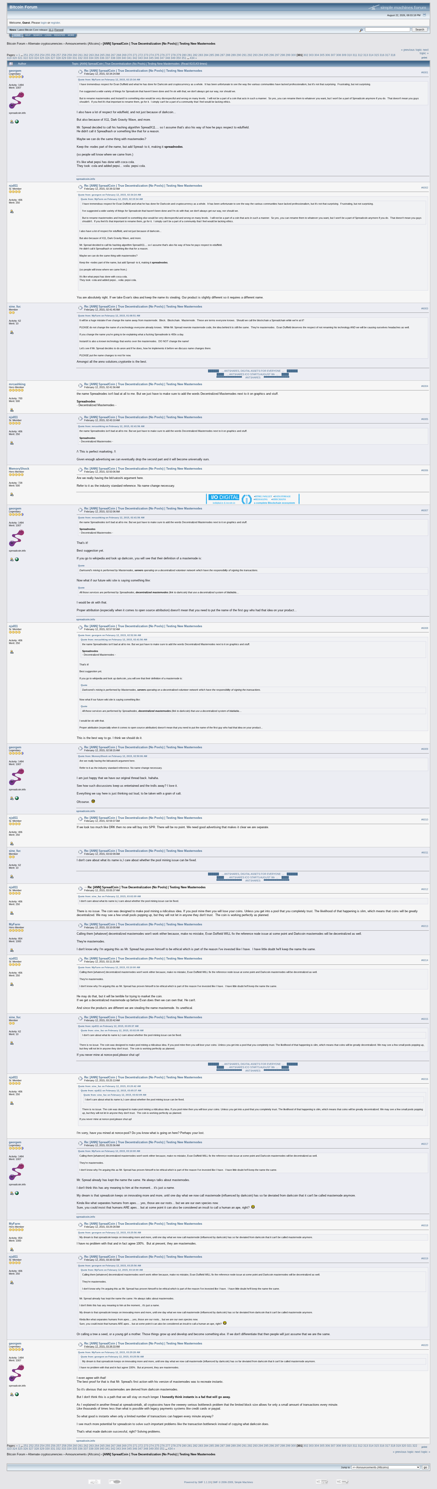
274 (151, 54)
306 (327, 54)
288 (228, 54)
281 (189, 54)
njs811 (13, 185)
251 (25, 54)
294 (260, 54)
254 (42, 54)
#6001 (424, 72)
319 (9, 57)
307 (333, 54)
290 (238, 54)
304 (316, 54)
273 (146, 54)
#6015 (424, 1019)
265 (102, 54)
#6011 (425, 852)
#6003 (424, 308)
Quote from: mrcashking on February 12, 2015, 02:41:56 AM (111, 426)
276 (162, 54)
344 (145, 57)
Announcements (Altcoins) (82, 43)
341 (129, 57)
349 (173, 57)
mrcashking (17, 384)
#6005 (424, 419)
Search (37, 35)
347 (162, 57)
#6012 (424, 889)
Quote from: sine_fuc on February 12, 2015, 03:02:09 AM (109, 896)
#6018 (424, 1225)
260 (75, 54)
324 (36, 57)
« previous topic (411, 49)
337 (107, 57)
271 (135, 54)
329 (63, 57)
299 (288, 54)
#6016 (424, 1079)
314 (371, 54)
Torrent (59, 29)
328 (58, 57)
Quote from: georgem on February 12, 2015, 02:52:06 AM (109, 635)
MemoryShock (19, 468)
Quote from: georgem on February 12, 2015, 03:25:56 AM (109, 1232)
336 (102, 57)
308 (338, 54)
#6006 (424, 470)
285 (211, 54)
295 (266, 54)
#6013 (424, 926)
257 (58, 54)
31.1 (51, 29)
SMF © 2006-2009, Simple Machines (233, 1482)
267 (113, 54)
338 (113, 57)
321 (20, 57)
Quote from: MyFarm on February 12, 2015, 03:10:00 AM (109, 967)
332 (80, 57)
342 (134, 57)
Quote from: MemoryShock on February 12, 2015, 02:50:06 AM (112, 756)
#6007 (424, 510)
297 (277, 54)
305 (322, 54)
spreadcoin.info (85, 179)
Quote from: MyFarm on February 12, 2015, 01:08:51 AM (109, 315)
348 (167, 57)
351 (184, 57)
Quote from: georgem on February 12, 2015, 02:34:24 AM (109, 194)
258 (64, 54)
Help (27, 35)
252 (31, 54)
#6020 (424, 1345)
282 (195, 54)
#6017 (424, 1144)
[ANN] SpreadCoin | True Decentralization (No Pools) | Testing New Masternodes (159, 43)
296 (271, 54)
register (55, 22)
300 (293, 54)
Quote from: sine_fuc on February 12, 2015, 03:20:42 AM (109, 1086)
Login (48, 35)
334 (91, 57)
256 (53, 54)
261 (80, 54)
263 (91, 54)
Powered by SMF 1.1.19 (197, 1482)
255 (47, 54)
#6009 (424, 749)
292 (249, 54)
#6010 (424, 819)
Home (17, 35)
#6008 (424, 628)
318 (393, 54)
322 (25, 57)
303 (311, 54)
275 (157, 54)
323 (31, 57)
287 (222, 54)
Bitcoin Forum (16, 43)
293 (255, 54)
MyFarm (14, 924)
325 (42, 57)
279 (178, 54)
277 (167, 54)
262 (86, 54)
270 (129, 54)
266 (107, 54)
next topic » (424, 51)
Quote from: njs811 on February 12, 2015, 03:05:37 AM (108, 1026)
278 (173, 54)
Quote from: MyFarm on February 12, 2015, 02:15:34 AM (109, 79)
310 (349, 54)
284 (206, 54)
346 (156, 57)
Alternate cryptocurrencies (45, 43)
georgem (15, 70)
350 (178, 57)
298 (282, 54)
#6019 (424, 1258)
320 (14, 57)
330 (69, 57)
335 (96, 57)
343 (140, 57)
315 (376, 54)
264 (96, 54)
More (71, 35)
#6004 (424, 386)
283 (200, 54)
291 (244, 54)
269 (124, 54)
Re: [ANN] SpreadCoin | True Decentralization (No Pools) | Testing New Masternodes (143, 70)
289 (233, 54)
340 (124, 57)
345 (151, 57)
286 (217, 54)
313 (365, 54)
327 (53, 57)
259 (69, 54)
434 (192, 57)
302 (305, 54)
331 (74, 57)
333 (85, 57)
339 (118, 57)
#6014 (424, 960)
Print (424, 57)
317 (387, 54)
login (44, 22)
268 (118, 54)
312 (360, 54)
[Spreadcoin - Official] (16, 121)
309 (344, 54)
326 (47, 57)
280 (184, 54)
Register (59, 35)
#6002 (424, 187)
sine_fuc (15, 306)
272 (140, 54)
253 (36, 54)
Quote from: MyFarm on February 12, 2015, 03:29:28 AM (109, 1352)
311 (355, 54)
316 (382, 54)
